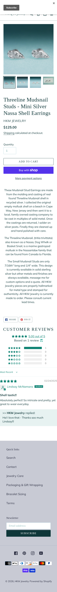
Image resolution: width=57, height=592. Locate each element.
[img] (8, 381)
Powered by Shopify (41, 581)
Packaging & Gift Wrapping (24, 485)
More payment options (28, 178)
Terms (10, 503)
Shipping (8, 133)
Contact (11, 467)
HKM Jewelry (22, 581)
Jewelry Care (15, 476)
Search (11, 458)
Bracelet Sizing (16, 494)
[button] (14, 348)
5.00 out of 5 (36, 336)
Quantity (8, 144)
